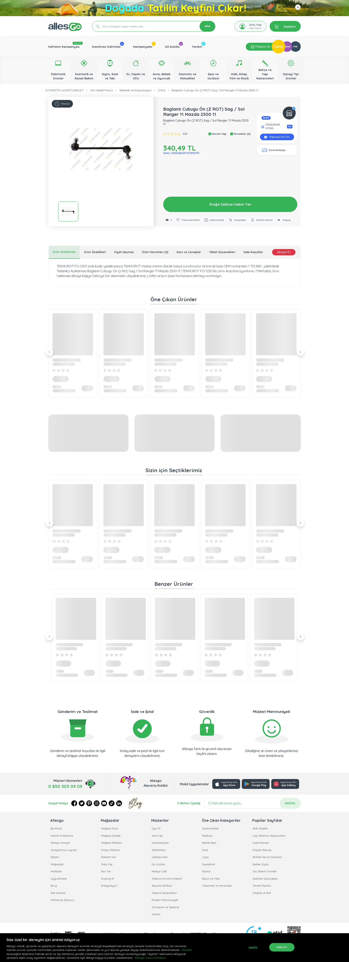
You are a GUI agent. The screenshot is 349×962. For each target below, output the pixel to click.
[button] (101, 149)
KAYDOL (290, 803)
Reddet (187, 950)
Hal (295, 46)
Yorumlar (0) (242, 133)
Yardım (197, 47)
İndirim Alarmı (264, 219)
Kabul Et (282, 947)
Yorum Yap (218, 133)
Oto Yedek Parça (101, 90)
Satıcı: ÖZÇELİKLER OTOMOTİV (181, 153)
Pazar (286, 46)
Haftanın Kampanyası (64, 47)
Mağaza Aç (262, 46)
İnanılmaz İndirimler (106, 47)
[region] (174, 947)
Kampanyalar (142, 47)
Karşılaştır (240, 219)
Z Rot (161, 90)
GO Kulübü (172, 47)
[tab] (64, 252)
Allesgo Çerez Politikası (150, 957)
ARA (207, 26)
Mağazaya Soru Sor (279, 137)
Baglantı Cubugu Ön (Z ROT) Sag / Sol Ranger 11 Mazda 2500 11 (215, 90)
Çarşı (278, 46)
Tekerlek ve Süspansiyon (135, 90)
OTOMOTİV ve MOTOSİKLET (64, 90)
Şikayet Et (283, 252)
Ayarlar (253, 947)
